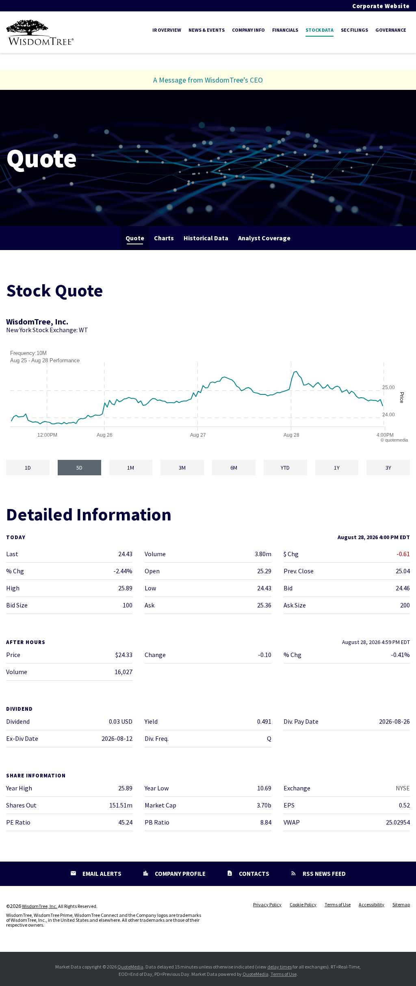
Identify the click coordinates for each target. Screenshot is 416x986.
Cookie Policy (303, 904)
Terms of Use (338, 904)
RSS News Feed (323, 873)
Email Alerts (101, 873)
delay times (279, 967)
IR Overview (166, 30)
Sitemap (401, 904)
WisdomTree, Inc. (39, 906)
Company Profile (180, 873)
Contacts (253, 873)
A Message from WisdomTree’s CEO (208, 80)
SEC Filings (354, 30)
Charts (164, 238)
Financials (285, 30)
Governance (390, 30)
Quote (135, 238)
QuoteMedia (130, 967)
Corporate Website (381, 6)
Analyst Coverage (264, 238)
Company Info (248, 30)
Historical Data (206, 238)
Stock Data (320, 30)
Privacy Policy (267, 904)
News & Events (206, 30)
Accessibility (371, 904)
